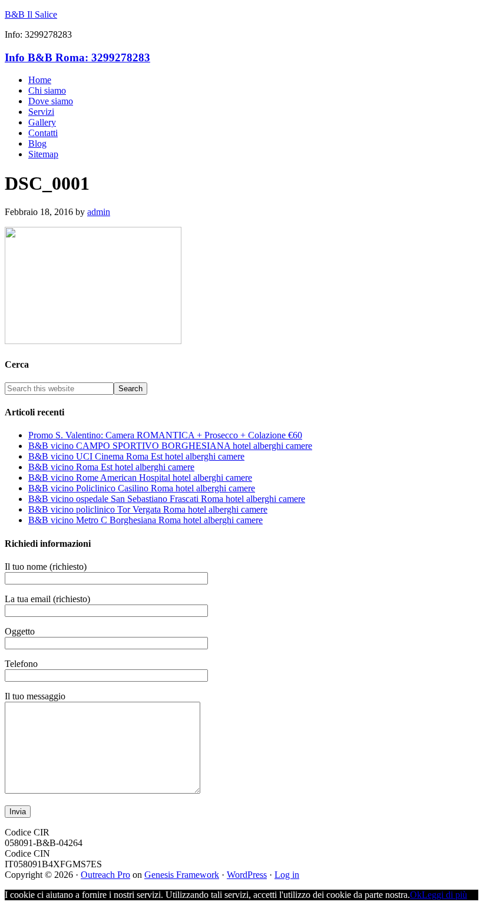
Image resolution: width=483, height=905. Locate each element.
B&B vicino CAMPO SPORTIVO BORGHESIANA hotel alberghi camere (170, 446)
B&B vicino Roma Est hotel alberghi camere (111, 467)
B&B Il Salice (31, 14)
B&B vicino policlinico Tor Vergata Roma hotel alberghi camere (147, 509)
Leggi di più (444, 895)
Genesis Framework (181, 875)
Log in (286, 875)
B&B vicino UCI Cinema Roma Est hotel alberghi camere (136, 456)
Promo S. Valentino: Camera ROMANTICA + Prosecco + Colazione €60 (165, 435)
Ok (416, 895)
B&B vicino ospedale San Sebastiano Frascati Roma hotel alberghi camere (166, 499)
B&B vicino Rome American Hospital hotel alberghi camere (140, 478)
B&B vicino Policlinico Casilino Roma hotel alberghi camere (141, 488)
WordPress (247, 875)
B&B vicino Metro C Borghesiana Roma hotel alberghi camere (145, 520)
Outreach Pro (105, 875)
